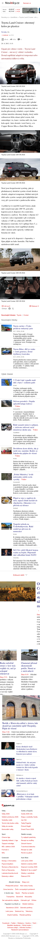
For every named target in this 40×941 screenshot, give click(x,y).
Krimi (15, 385)
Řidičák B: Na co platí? (29, 870)
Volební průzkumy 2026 (10, 817)
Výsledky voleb (7, 820)
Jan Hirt (24, 820)
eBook (6, 39)
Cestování (16, 482)
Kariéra (28, 923)
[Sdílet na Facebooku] (9, 308)
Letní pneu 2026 (27, 861)
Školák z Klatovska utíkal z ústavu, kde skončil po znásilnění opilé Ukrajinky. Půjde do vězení (20, 726)
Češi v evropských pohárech (25, 889)
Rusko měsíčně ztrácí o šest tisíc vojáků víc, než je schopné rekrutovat (8, 668)
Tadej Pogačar (26, 823)
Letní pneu (9, 911)
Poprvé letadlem (7, 864)
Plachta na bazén (28, 893)
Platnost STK (25, 876)
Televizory (29, 911)
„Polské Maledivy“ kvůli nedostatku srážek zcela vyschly (23, 477)
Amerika (16, 558)
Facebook (5, 923)
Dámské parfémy (26, 907)
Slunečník (19, 896)
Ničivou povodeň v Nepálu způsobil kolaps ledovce (24, 402)
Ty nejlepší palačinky (28, 837)
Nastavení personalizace (20, 930)
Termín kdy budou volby (10, 823)
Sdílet (14, 39)
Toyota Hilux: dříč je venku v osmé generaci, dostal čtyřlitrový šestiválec (24, 351)
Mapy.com (25, 882)
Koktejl (15, 508)
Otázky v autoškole (27, 873)
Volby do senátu (7, 826)
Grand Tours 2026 (27, 829)
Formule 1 (5, 850)
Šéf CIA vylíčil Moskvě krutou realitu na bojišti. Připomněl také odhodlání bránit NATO (25, 552)
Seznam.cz (27, 3)
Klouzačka (28, 896)
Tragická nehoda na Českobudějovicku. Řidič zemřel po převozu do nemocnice (23, 528)
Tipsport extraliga (8, 843)
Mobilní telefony (28, 904)
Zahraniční (16, 409)
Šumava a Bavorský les (10, 867)
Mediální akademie (14, 925)
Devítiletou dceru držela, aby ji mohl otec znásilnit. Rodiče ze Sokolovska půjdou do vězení (25, 451)
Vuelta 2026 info (26, 814)
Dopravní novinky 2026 (29, 867)
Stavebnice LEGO (12, 907)
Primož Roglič (26, 826)
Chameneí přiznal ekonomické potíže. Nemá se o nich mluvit (29, 666)
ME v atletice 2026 (8, 846)
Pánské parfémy (25, 915)
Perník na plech (26, 853)
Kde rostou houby (26, 886)
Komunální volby (7, 829)
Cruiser (26, 315)
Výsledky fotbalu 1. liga (10, 840)
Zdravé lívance (26, 843)
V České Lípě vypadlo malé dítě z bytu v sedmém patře (24, 381)
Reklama (21, 923)
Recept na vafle (26, 850)
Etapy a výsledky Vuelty (29, 817)
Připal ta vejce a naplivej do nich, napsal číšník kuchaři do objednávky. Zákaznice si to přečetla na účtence (25, 502)
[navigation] (2, 3)
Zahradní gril (25, 900)
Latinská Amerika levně (10, 873)
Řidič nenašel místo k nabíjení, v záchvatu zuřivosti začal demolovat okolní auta (25, 427)
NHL (3, 853)
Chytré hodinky (12, 915)
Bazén (18, 893)
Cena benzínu (8, 889)
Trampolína (10, 896)
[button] (20, 73)
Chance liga (6, 837)
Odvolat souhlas (25, 927)
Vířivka (33, 900)
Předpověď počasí (12, 886)
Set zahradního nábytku (10, 900)
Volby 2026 (6, 814)
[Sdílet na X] (13, 308)
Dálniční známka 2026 (29, 864)
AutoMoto (16, 432)
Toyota (19, 315)
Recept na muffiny (27, 840)
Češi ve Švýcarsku (8, 870)
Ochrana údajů (12, 927)
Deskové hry (19, 911)
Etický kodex (26, 925)
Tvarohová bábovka (28, 846)
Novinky (4, 32)
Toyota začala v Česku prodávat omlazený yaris (23, 327)
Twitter (13, 923)
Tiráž (34, 923)
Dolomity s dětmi (7, 876)
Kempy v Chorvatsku (9, 861)
